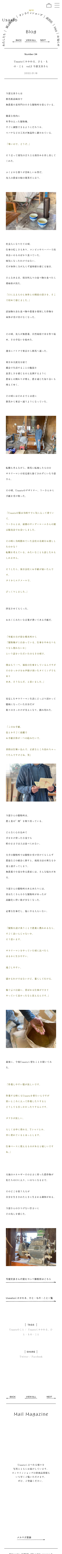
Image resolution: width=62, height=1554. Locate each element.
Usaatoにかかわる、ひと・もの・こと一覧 (29, 1298)
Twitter (24, 1357)
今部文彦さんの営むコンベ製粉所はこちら (28, 1279)
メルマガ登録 (24, 1538)
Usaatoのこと (16, 1329)
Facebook (37, 1357)
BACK (19, 40)
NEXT (43, 40)
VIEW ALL (31, 40)
